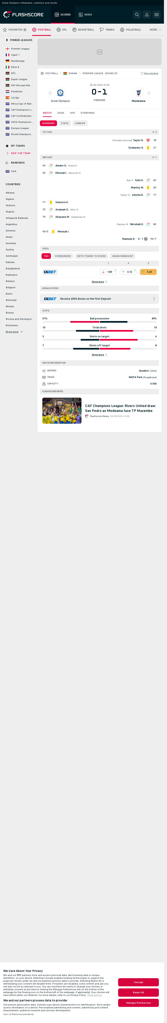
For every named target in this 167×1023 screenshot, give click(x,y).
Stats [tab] (64, 123)
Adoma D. (138, 195)
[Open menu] (157, 15)
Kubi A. (139, 180)
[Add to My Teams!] (50, 93)
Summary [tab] (48, 123)
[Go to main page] (26, 14)
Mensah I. (61, 173)
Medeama (138, 101)
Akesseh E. (74, 173)
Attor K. (74, 209)
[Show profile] (60, 93)
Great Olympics (60, 101)
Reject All (138, 992)
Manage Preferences (138, 1002)
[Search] (137, 15)
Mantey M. (123, 224)
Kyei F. (130, 180)
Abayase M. (62, 217)
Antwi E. (73, 165)
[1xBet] (50, 272)
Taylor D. (125, 195)
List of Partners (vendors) (18, 1014)
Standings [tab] (87, 112)
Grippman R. (78, 217)
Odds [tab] (60, 112)
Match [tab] (47, 112)
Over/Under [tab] (63, 256)
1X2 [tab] (46, 256)
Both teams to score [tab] (91, 256)
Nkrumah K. (137, 224)
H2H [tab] (72, 112)
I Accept (138, 982)
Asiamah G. (62, 209)
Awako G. (61, 165)
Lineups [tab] (80, 123)
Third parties (94, 995)
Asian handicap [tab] (122, 256)
